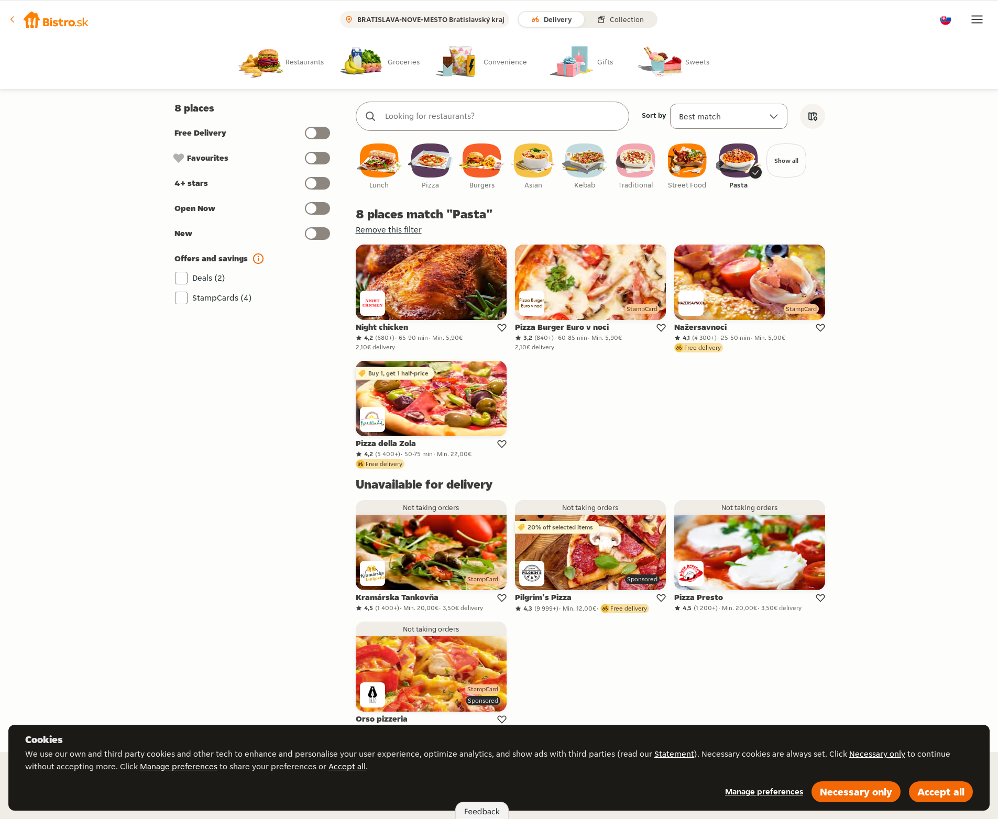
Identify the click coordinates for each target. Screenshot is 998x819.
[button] (49, 19)
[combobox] (503, 116)
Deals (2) (208, 277)
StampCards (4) (222, 297)
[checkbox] (379, 166)
